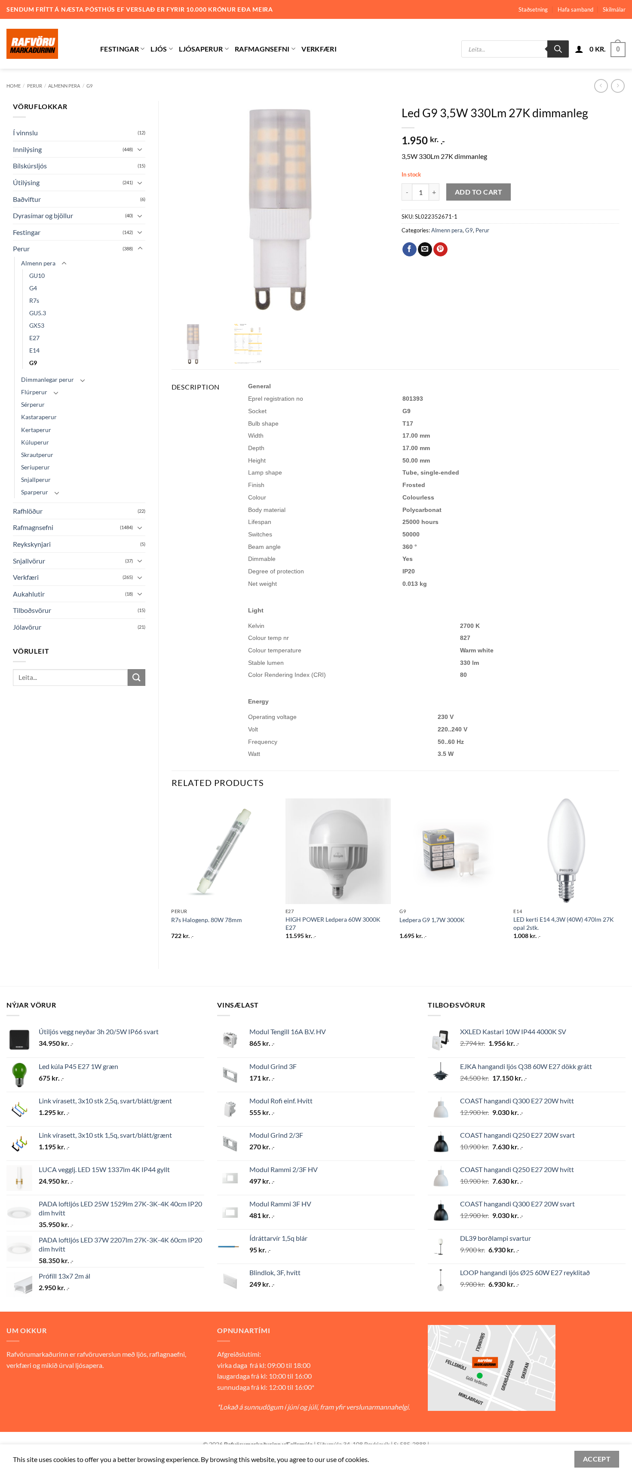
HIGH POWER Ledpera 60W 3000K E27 (332, 923)
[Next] (618, 876)
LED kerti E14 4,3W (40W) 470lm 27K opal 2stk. (563, 923)
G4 (33, 288)
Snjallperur (36, 479)
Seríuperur (35, 467)
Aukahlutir (29, 594)
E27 (34, 337)
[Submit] (136, 677)
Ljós (158, 49)
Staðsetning (533, 9)
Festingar (119, 49)
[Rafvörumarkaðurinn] (46, 44)
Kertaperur (36, 429)
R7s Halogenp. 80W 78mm (206, 919)
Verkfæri (319, 49)
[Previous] (172, 876)
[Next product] (600, 85)
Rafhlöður (28, 511)
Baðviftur (27, 199)
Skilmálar (614, 9)
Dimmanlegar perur (47, 379)
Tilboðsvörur (32, 610)
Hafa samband (575, 9)
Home (13, 85)
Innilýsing (27, 149)
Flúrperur (34, 392)
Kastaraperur (39, 416)
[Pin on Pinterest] (440, 249)
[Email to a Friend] (425, 249)
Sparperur (34, 492)
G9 (89, 85)
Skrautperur (37, 454)
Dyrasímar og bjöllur (43, 215)
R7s (34, 300)
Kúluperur (35, 442)
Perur (34, 85)
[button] (579, 49)
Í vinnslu (25, 132)
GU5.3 (37, 313)
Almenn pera (64, 85)
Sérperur (33, 404)
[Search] (558, 49)
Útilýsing (26, 182)
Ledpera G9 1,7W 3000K (432, 919)
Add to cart (478, 192)
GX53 (36, 325)
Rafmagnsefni (262, 49)
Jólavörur (27, 627)
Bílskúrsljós (30, 165)
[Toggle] (140, 149)
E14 (34, 350)
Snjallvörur (29, 561)
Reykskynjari (32, 544)
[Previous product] (617, 85)
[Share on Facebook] (409, 249)
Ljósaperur (201, 49)
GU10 (37, 275)
